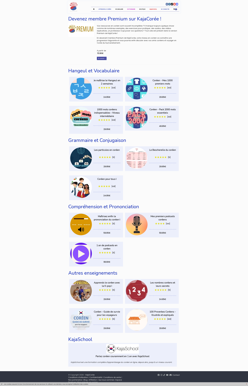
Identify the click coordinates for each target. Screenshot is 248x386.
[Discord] (177, 4)
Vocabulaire (119, 9)
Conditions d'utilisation (78, 377)
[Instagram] (169, 4)
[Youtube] (174, 4)
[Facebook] (167, 4)
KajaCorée (90, 375)
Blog (85, 380)
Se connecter (165, 9)
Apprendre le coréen (105, 9)
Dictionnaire (131, 9)
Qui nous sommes (106, 380)
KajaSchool (153, 9)
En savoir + (101, 58)
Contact (176, 375)
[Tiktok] (172, 4)
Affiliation (93, 380)
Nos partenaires (75, 380)
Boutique (142, 9)
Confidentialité (95, 377)
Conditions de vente (112, 377)
